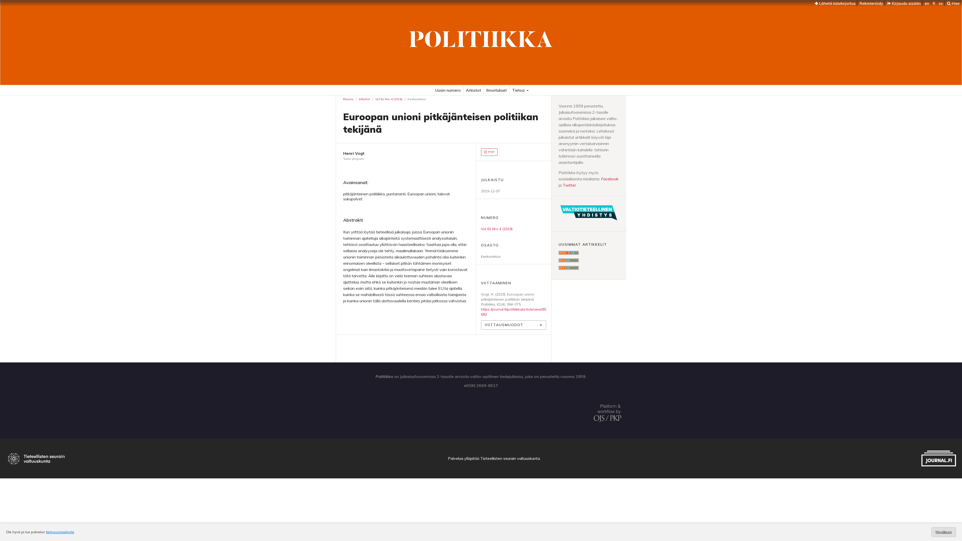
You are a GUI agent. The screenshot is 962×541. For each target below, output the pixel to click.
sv (941, 3)
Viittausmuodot (504, 325)
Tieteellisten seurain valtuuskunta (510, 458)
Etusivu (348, 99)
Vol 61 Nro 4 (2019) (388, 99)
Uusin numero (448, 90)
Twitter (569, 185)
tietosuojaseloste (60, 532)
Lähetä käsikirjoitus (837, 3)
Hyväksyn (944, 532)
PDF (491, 152)
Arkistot (473, 90)
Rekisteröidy (871, 3)
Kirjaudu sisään (906, 3)
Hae (955, 3)
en (927, 3)
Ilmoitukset (496, 90)
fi (934, 3)
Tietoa (519, 90)
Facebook (610, 178)
